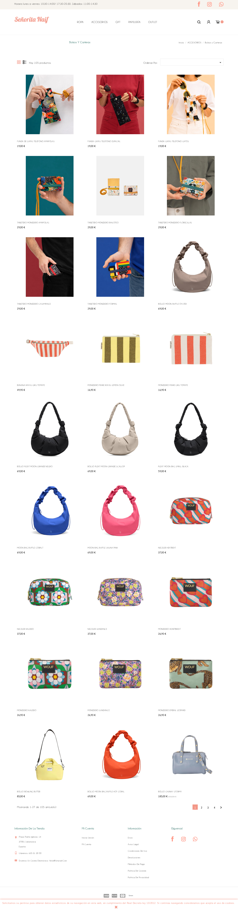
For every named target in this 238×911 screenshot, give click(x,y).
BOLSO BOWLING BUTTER (28, 792)
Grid (19, 62)
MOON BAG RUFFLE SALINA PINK (103, 548)
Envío (130, 838)
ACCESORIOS (99, 22)
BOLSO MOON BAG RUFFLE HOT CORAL (106, 792)
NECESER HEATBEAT (167, 548)
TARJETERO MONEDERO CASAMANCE (34, 304)
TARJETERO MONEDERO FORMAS (102, 304)
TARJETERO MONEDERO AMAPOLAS (33, 223)
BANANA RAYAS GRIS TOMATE (31, 385)
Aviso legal (133, 844)
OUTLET (152, 22)
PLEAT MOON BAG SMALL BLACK (173, 466)
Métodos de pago (136, 864)
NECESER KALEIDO (25, 629)
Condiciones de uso (137, 851)
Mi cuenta (86, 844)
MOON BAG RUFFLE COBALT (30, 548)
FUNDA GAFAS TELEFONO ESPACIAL (104, 141)
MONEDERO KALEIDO (26, 710)
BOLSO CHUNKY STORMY (170, 792)
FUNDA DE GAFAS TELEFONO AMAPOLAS (36, 141)
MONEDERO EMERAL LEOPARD (172, 710)
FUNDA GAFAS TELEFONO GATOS (173, 141)
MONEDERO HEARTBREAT (169, 629)
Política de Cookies (137, 871)
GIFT (118, 22)
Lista (24, 62)
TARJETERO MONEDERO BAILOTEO (103, 223)
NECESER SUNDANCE (97, 629)
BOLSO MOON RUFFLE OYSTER (172, 304)
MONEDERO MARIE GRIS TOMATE (173, 385)
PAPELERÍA (134, 22)
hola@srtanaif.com (58, 861)
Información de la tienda (29, 828)
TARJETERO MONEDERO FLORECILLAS (175, 223)
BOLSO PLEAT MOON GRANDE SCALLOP (106, 466)
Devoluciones (134, 858)
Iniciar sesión (88, 838)
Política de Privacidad (138, 877)
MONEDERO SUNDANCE (99, 710)
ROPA (80, 22)
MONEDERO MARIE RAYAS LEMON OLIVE (106, 385)
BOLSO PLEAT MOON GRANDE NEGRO (34, 466)
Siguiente (221, 807)
